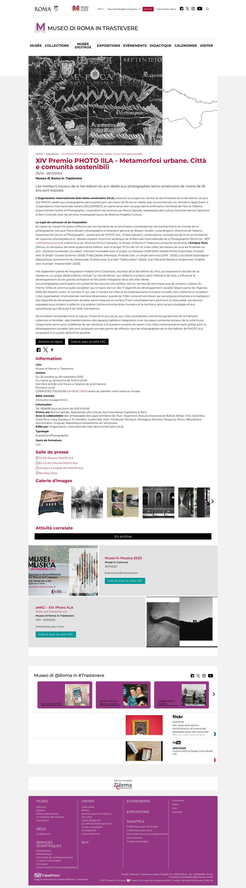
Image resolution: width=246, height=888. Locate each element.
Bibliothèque (44, 853)
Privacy (134, 880)
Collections (57, 46)
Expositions (108, 46)
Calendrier (186, 46)
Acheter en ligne (50, 341)
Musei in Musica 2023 (123, 558)
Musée (36, 46)
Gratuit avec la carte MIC (88, 341)
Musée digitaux (83, 45)
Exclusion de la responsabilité (155, 880)
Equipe (40, 810)
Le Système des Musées (50, 816)
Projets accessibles (138, 841)
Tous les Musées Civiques (122, 9)
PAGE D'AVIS (79, 391)
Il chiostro (42, 864)
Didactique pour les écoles (142, 826)
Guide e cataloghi (92, 827)
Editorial (41, 807)
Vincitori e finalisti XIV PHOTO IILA (61, 468)
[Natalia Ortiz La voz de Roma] (51, 502)
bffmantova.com (48, 243)
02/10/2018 (191, 729)
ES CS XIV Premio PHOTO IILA (58, 463)
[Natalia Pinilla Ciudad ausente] (123, 502)
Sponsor (177, 811)
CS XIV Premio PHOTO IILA (56, 458)
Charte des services (47, 813)
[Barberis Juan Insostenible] (194, 502)
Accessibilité (89, 830)
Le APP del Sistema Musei (97, 823)
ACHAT (148, 9)
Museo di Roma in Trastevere (93, 28)
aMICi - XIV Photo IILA (54, 607)
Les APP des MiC (51, 703)
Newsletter (42, 820)
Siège (41, 829)
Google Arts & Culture (166, 702)
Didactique (160, 46)
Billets (64, 400)
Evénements (135, 46)
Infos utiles (88, 807)
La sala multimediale (48, 860)
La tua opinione (91, 833)
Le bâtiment (43, 833)
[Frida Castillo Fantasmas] (87, 502)
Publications (43, 850)
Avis (174, 808)
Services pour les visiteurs (96, 813)
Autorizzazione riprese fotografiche (56, 867)
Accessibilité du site (192, 880)
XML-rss (209, 880)
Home (39, 153)
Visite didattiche (91, 820)
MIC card (87, 816)
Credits (176, 880)
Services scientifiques (48, 844)
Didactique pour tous (139, 830)
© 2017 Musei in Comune (112, 880)
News (175, 804)
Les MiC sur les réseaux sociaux (108, 702)
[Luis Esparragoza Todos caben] (158, 502)
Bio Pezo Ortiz (48, 473)
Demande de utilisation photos (54, 857)
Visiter (206, 46)
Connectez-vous (166, 9)
